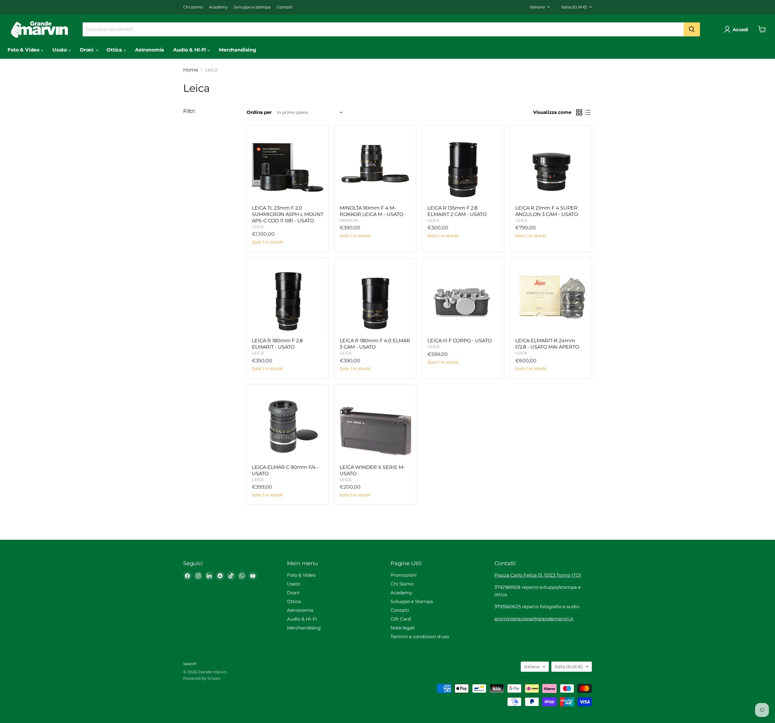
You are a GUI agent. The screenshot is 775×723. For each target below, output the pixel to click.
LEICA (258, 226)
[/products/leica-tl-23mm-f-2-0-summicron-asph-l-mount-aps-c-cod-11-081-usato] (287, 166)
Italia (574, 7)
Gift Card (401, 619)
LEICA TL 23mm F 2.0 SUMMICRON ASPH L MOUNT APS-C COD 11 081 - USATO (287, 214)
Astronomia (149, 50)
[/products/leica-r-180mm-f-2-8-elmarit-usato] (287, 298)
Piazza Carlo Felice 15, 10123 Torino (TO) (537, 575)
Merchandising (237, 50)
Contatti (285, 7)
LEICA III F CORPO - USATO (459, 340)
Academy (218, 7)
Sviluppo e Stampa (412, 601)
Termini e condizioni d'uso (420, 636)
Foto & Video (24, 50)
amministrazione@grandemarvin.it (533, 619)
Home (190, 70)
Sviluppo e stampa (252, 7)
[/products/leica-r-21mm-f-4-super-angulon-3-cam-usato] (551, 166)
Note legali (403, 628)
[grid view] (579, 112)
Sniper (213, 678)
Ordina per (259, 112)
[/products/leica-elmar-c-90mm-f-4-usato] (287, 425)
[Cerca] (692, 29)
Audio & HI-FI (190, 50)
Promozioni (404, 575)
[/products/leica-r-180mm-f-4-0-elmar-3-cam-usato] (375, 298)
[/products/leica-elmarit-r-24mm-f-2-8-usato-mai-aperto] (551, 298)
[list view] (587, 112)
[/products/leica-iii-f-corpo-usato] (463, 298)
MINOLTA (349, 220)
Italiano (537, 7)
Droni (87, 50)
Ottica (115, 50)
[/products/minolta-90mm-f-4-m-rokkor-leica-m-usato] (375, 166)
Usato (60, 50)
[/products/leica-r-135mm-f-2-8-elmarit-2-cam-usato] (463, 166)
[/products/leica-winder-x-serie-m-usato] (375, 425)
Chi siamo (193, 7)
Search (190, 663)
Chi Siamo (402, 584)
